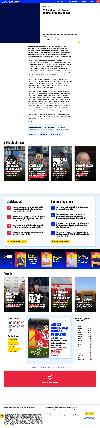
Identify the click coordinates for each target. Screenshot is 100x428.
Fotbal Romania (61, 1)
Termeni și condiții (34, 367)
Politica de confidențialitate (47, 367)
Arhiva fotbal (46, 6)
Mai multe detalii (27, 412)
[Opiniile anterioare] (4, 262)
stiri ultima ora (13, 339)
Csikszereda (81, 359)
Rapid (79, 332)
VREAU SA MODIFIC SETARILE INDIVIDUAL (89, 418)
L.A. (45, 36)
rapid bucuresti (13, 341)
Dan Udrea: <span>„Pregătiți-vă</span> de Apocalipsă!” (78, 259)
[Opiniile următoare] (11, 262)
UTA (79, 357)
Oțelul (79, 347)
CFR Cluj (12, 346)
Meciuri (83, 323)
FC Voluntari (81, 351)
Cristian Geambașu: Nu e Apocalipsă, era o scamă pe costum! (28, 259)
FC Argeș (80, 334)
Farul (79, 343)
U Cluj (79, 339)
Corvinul (80, 336)
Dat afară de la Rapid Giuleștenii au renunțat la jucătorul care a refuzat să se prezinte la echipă (27, 226)
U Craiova (80, 345)
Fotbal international (73, 1)
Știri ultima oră (14, 202)
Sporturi (84, 1)
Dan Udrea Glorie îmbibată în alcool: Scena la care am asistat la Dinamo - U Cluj (27, 233)
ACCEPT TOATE (89, 413)
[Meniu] (98, 1)
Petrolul (80, 341)
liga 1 (11, 351)
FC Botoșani (80, 355)
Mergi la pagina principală (61, 241)
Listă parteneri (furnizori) (51, 417)
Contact (68, 367)
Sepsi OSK (80, 349)
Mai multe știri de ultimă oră (18, 241)
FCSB (79, 330)
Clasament (78, 323)
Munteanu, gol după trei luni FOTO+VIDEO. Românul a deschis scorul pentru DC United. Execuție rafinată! (38, 294)
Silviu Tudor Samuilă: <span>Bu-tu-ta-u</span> (53, 259)
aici (13, 420)
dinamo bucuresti (14, 344)
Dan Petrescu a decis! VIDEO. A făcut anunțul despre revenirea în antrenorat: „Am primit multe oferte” (85, 163)
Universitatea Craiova (15, 349)
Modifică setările (60, 367)
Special (91, 1)
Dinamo (80, 328)
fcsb (16, 351)
